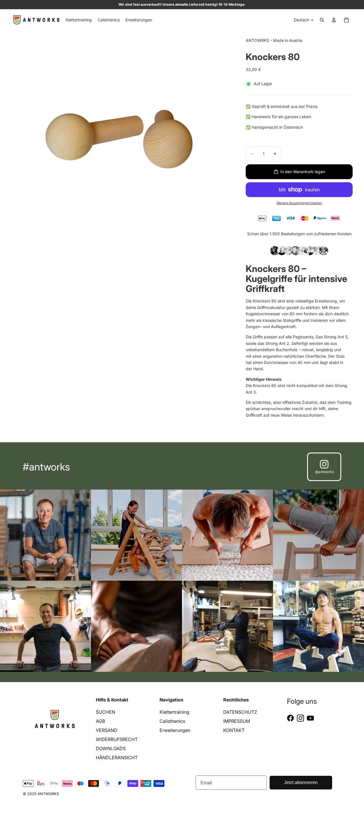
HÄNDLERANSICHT (117, 757)
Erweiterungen (175, 730)
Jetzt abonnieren (301, 782)
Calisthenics (172, 721)
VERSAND (106, 730)
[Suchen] (322, 20)
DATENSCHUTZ (240, 712)
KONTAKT (234, 730)
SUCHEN (105, 712)
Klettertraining (174, 712)
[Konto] (334, 20)
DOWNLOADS (111, 748)
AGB (100, 721)
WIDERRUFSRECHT (117, 739)
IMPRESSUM (236, 721)
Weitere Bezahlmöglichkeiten (299, 203)
